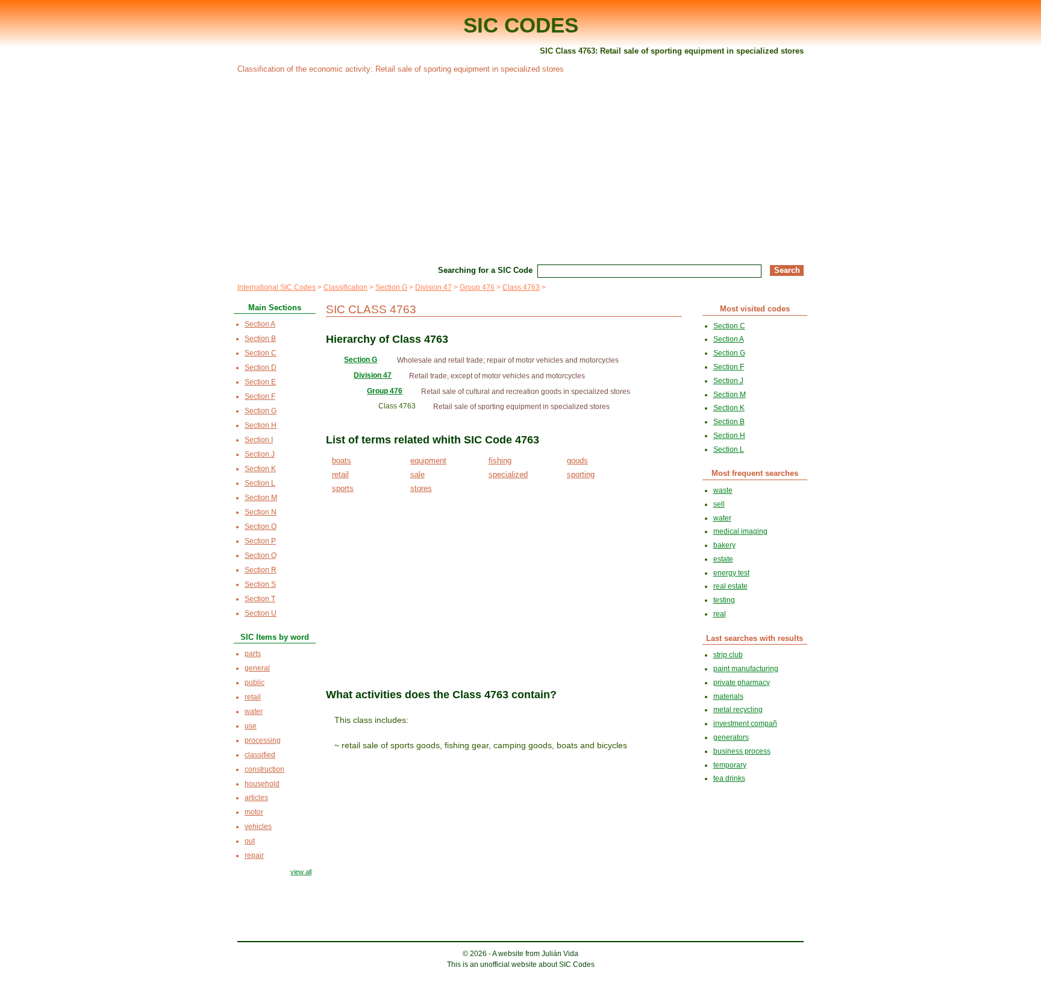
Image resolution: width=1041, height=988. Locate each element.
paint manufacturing (745, 668)
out (250, 841)
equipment (428, 460)
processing (263, 740)
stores (421, 488)
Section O (261, 526)
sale (417, 474)
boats (341, 460)
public (254, 682)
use (251, 726)
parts (253, 653)
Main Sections (274, 307)
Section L (260, 483)
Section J (260, 454)
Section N (261, 512)
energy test (731, 573)
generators (731, 737)
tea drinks (729, 778)
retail (340, 474)
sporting (581, 474)
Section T (260, 599)
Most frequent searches (754, 473)
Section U (261, 613)
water (254, 711)
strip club (728, 655)
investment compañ (745, 723)
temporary (729, 765)
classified (260, 755)
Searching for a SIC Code (485, 270)
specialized (508, 474)
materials (728, 696)
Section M (261, 497)
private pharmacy (741, 682)
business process (742, 751)
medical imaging (740, 531)
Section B (260, 338)
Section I (259, 440)
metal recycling (738, 709)
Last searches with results (754, 638)
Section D (261, 367)
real (719, 614)
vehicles (258, 826)
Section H (261, 425)
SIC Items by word (274, 637)
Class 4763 (521, 287)
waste (723, 490)
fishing (500, 460)
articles (256, 797)
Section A (260, 324)
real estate (730, 586)
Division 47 (433, 287)
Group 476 (477, 287)
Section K (260, 468)
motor (254, 812)
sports (343, 488)
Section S (260, 584)
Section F (260, 396)
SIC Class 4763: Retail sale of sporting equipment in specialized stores (672, 50)
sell (719, 504)
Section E (260, 382)
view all (300, 871)
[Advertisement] (520, 167)
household (262, 784)
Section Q (261, 555)
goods (577, 460)
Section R (261, 570)
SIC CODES (520, 25)
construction (264, 769)
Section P (260, 541)
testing (724, 600)
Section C (261, 353)
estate (723, 559)
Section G (391, 287)
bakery (724, 545)
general (257, 668)
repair (254, 855)
